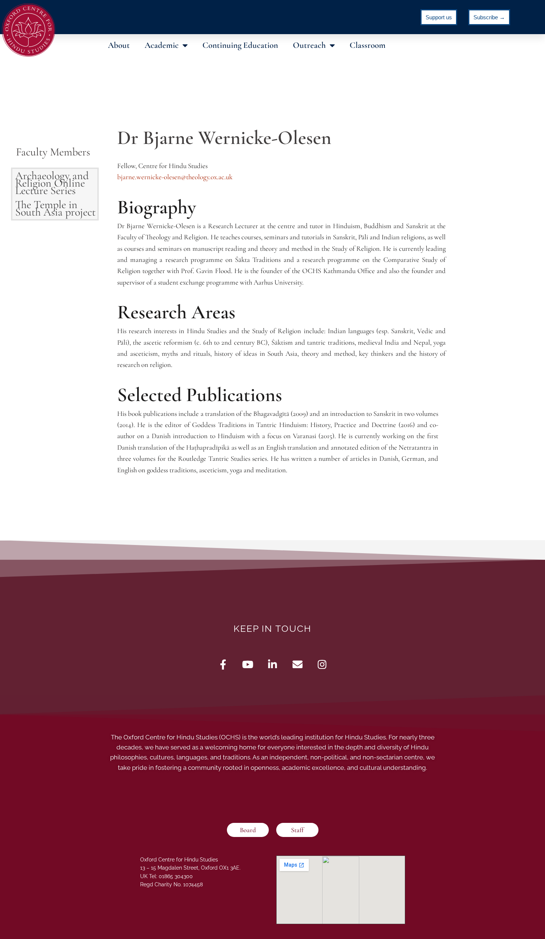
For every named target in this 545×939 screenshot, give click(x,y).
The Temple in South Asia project (55, 208)
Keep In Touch (272, 628)
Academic (162, 45)
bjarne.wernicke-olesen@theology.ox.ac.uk (174, 177)
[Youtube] (248, 664)
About (119, 45)
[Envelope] (298, 664)
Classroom (368, 45)
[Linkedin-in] (273, 664)
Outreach (309, 45)
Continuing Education (240, 45)
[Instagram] (322, 664)
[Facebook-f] (223, 664)
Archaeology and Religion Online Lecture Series (52, 183)
